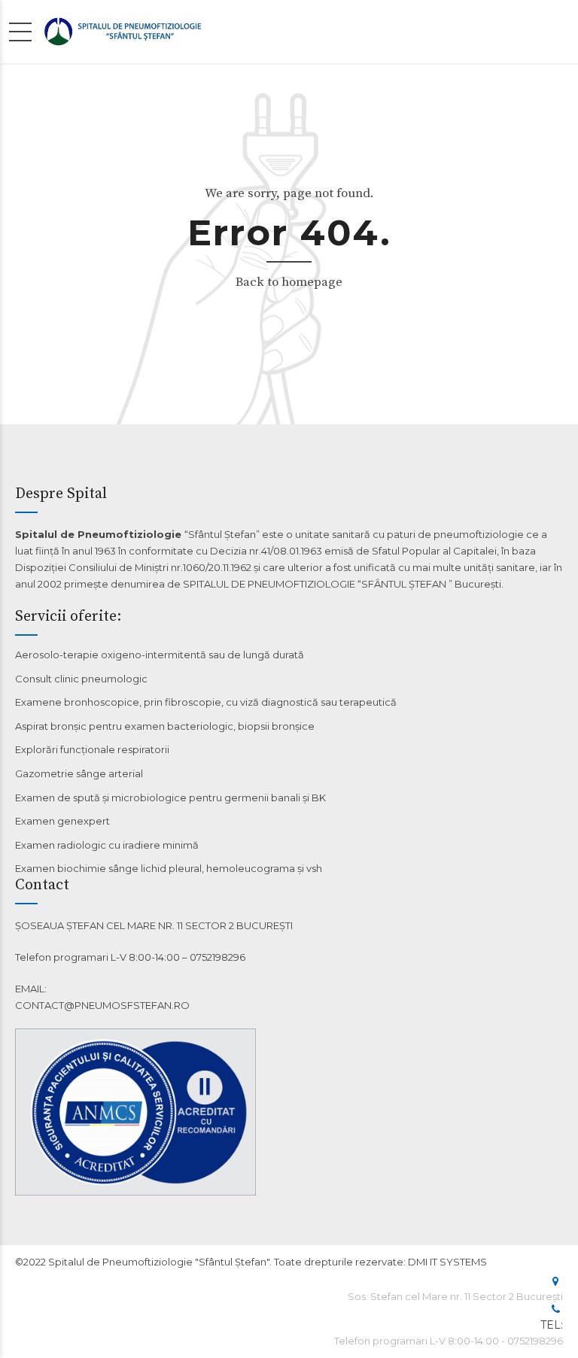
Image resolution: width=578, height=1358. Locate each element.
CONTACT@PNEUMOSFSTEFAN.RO (102, 1005)
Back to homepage (289, 282)
